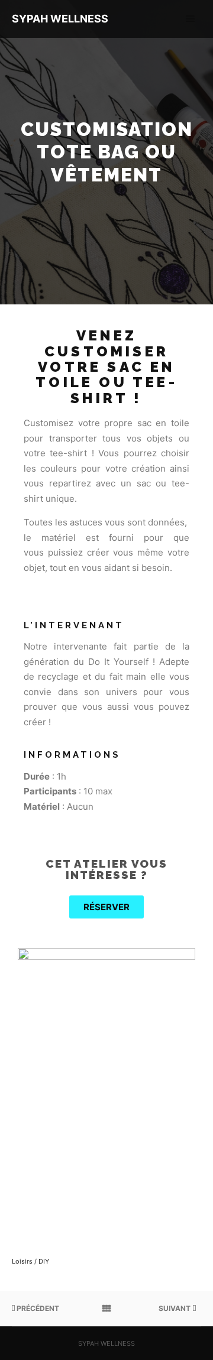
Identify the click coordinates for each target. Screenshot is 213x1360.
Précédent (37, 1308)
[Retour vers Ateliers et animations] (106, 1308)
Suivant (175, 1308)
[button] (106, 906)
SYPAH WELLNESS (60, 18)
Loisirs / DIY (30, 1261)
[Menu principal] (190, 19)
